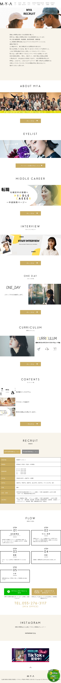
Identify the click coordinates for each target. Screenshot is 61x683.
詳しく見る (30, 121)
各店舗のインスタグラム (23, 392)
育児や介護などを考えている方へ (26, 412)
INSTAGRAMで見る (30, 633)
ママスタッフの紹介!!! (22, 402)
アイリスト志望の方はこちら (30, 165)
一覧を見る (30, 424)
